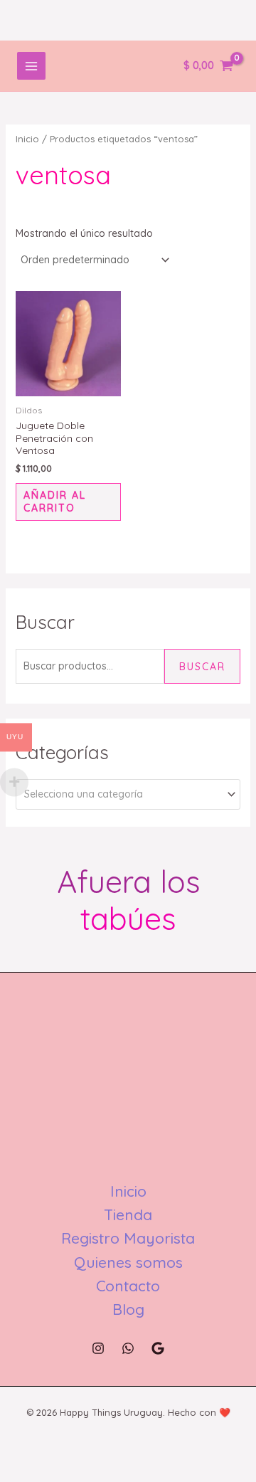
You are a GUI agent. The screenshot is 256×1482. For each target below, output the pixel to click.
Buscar (202, 666)
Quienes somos (128, 1262)
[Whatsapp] (128, 1348)
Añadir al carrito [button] (54, 501)
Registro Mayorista (128, 1238)
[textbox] (122, 794)
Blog (128, 1309)
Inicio (27, 138)
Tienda (128, 1214)
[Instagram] (98, 1348)
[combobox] (128, 794)
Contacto (128, 1285)
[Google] (157, 1348)
